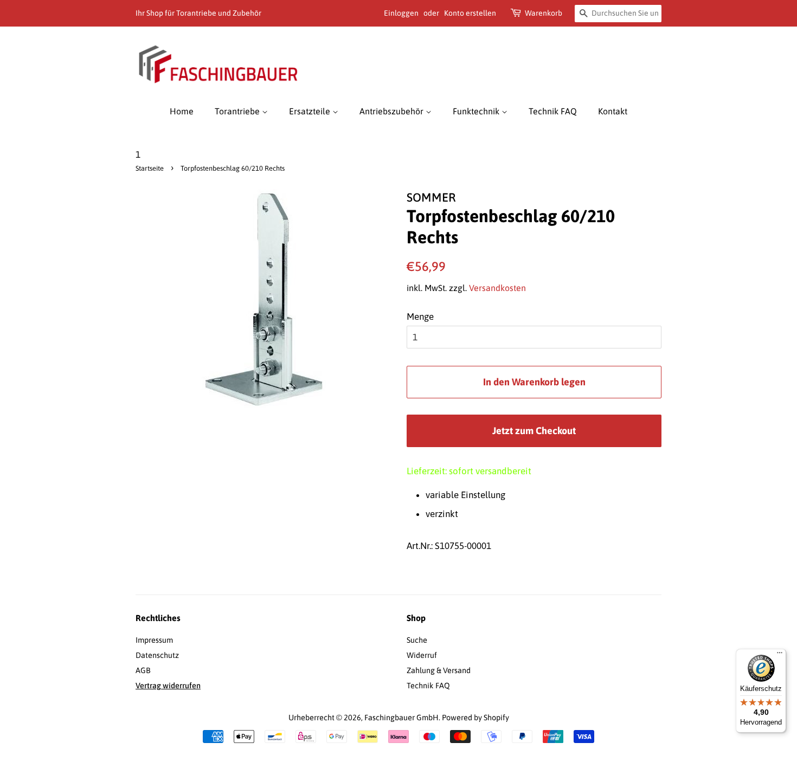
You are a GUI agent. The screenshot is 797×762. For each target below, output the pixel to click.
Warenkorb (543, 13)
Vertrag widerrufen (168, 685)
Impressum (154, 640)
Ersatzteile (310, 111)
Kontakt (612, 111)
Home (182, 111)
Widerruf (422, 655)
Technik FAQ (553, 111)
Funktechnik (477, 111)
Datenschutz (157, 655)
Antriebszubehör (392, 111)
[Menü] (779, 655)
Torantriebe (238, 111)
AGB (143, 670)
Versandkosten (497, 288)
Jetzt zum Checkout (534, 430)
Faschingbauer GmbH (401, 717)
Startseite (150, 168)
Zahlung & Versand (439, 670)
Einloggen (401, 13)
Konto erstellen (470, 13)
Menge (420, 316)
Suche (417, 640)
